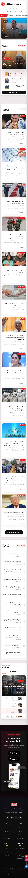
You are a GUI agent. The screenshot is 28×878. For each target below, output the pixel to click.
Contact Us (6, 831)
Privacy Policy (7, 838)
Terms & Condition (7, 834)
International (20, 838)
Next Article (13, 92)
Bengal (20, 831)
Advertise (7, 851)
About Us (7, 828)
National (20, 834)
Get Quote (6, 855)
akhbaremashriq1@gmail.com (20, 851)
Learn (7, 848)
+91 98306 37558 (20, 848)
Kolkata (20, 828)
